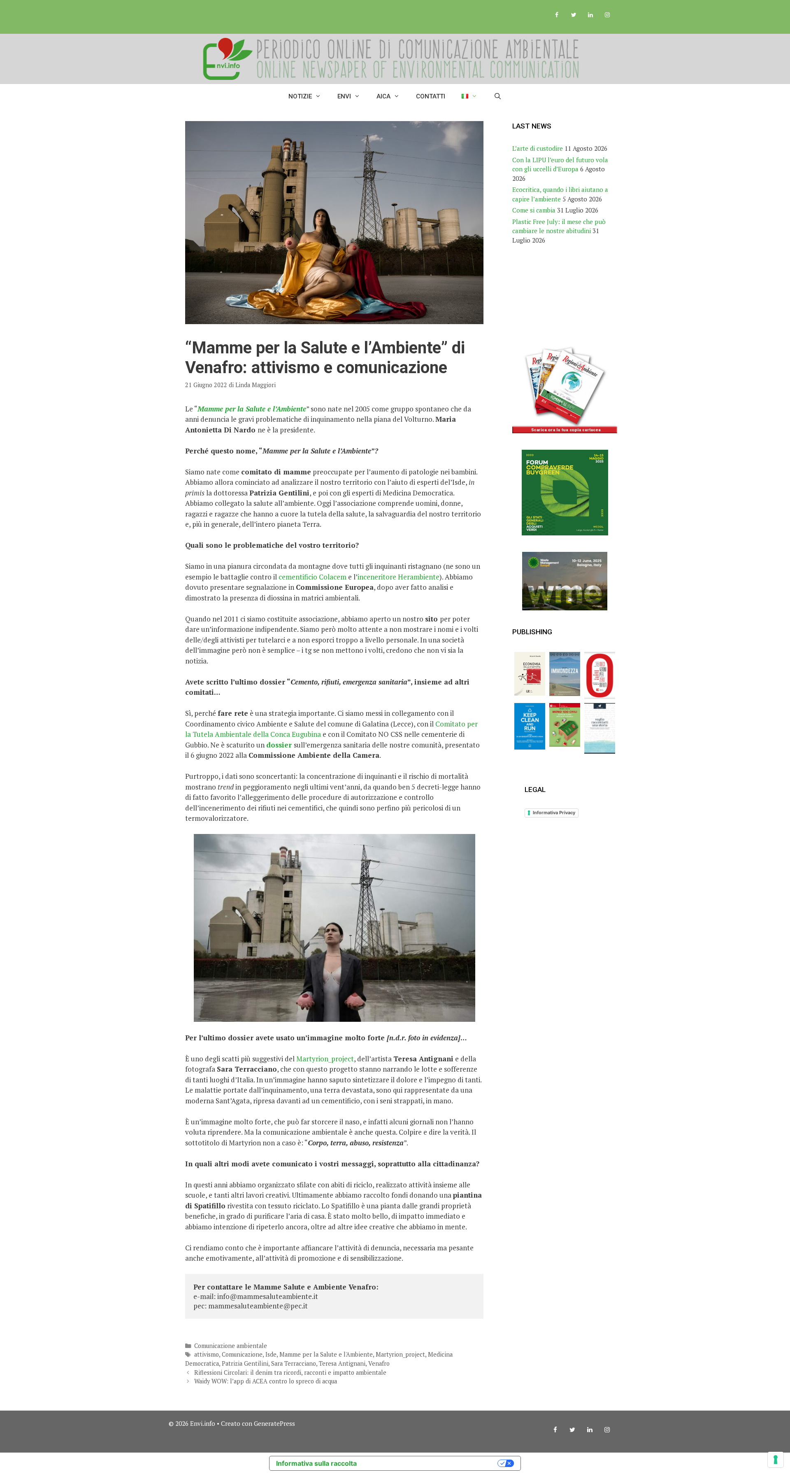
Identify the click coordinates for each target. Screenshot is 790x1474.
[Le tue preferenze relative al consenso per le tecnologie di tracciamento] (775, 1459)
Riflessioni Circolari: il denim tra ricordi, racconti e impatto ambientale (290, 1372)
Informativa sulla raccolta (316, 1463)
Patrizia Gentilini (245, 1363)
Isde (270, 1354)
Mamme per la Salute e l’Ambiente (252, 408)
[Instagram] (607, 15)
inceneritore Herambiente (398, 577)
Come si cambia (533, 210)
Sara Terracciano (293, 1363)
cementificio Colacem (312, 577)
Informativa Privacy (554, 812)
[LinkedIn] (590, 15)
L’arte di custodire (537, 148)
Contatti (430, 96)
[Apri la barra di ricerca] (498, 96)
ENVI (344, 96)
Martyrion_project (325, 1058)
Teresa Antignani (342, 1363)
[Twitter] (574, 15)
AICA (383, 96)
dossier (279, 745)
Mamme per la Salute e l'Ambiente (326, 1354)
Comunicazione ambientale (230, 1346)
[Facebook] (557, 15)
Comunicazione (242, 1354)
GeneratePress (274, 1423)
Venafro (379, 1363)
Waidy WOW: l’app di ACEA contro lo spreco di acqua (265, 1381)
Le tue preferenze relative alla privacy (431, 1463)
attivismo (206, 1354)
